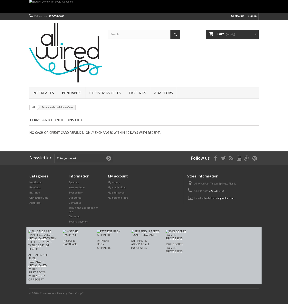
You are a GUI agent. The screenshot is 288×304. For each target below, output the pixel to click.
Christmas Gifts (105, 92)
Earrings (137, 92)
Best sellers (76, 192)
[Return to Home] (33, 107)
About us (74, 216)
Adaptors (163, 92)
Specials (74, 182)
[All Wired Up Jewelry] (65, 52)
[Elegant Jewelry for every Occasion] (144, 6)
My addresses (116, 192)
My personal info (118, 197)
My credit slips (117, 187)
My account (118, 176)
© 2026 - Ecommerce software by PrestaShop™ (56, 293)
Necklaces (43, 92)
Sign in (252, 15)
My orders (114, 182)
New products (77, 187)
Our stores (75, 197)
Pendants (71, 92)
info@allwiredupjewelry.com (218, 198)
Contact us (237, 15)
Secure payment (78, 221)
